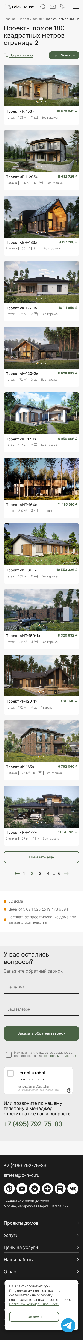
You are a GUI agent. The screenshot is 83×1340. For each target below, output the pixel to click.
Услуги (11, 1235)
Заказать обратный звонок (41, 1033)
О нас (10, 1271)
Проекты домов (21, 1223)
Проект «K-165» (20, 767)
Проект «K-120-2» (22, 373)
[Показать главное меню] (76, 6)
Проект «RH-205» (22, 177)
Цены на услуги (21, 1247)
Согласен (34, 1317)
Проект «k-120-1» (21, 701)
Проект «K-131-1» (21, 570)
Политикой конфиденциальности (34, 1304)
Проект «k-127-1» (21, 308)
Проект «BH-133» (21, 242)
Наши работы (18, 1259)
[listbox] (21, 55)
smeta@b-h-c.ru (21, 1175)
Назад (17, 873)
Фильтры (67, 55)
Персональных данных (59, 1056)
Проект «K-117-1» (21, 439)
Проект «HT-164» (21, 505)
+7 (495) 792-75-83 (33, 1124)
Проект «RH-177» (21, 832)
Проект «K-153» (20, 111)
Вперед (66, 873)
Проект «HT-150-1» (23, 636)
